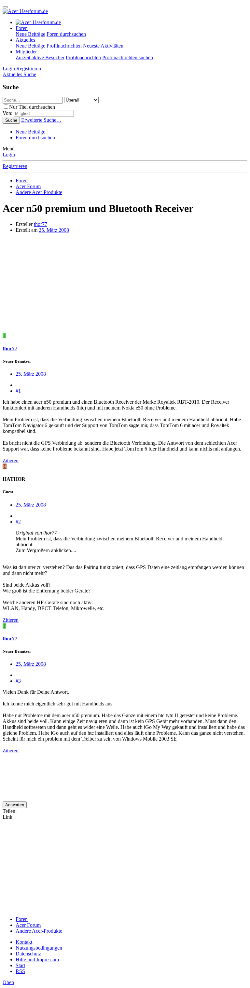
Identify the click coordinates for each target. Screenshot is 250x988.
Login (9, 154)
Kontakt (24, 942)
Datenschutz (28, 953)
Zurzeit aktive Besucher (40, 57)
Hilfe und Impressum (37, 959)
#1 (18, 391)
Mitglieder (26, 51)
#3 (18, 681)
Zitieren (11, 460)
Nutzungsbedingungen (39, 948)
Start (20, 965)
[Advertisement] (125, 283)
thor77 (40, 224)
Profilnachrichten (64, 46)
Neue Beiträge (30, 34)
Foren (22, 28)
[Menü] (5, 7)
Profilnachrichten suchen (127, 57)
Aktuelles (25, 40)
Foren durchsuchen (66, 34)
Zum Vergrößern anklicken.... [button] (46, 550)
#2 (18, 521)
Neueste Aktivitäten (103, 46)
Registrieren (15, 166)
